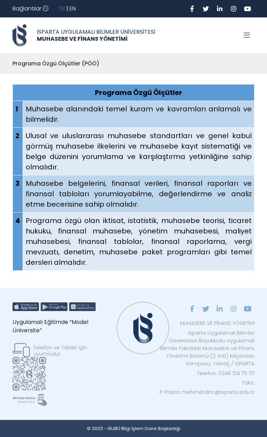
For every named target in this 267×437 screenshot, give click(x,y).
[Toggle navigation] (246, 35)
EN (73, 9)
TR (62, 9)
